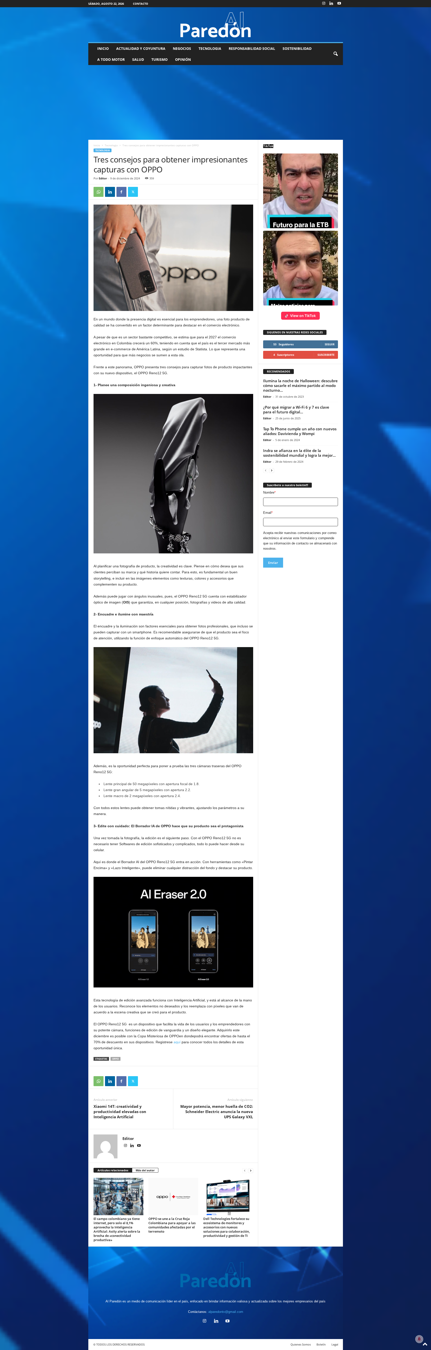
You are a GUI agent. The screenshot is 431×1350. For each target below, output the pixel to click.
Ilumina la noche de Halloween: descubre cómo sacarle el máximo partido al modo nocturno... (300, 385)
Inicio (103, 48)
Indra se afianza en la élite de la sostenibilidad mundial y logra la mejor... (299, 453)
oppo (115, 1058)
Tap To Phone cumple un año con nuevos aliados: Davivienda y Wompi (299, 431)
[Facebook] (121, 192)
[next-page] (250, 1170)
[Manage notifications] (419, 1339)
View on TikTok (303, 315)
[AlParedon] (215, 24)
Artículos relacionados (113, 1170)
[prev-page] (244, 1170)
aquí (177, 1042)
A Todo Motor (111, 59)
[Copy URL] (144, 192)
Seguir (329, 344)
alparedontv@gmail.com (225, 1312)
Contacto (140, 3)
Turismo (159, 59)
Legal (334, 1344)
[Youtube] (339, 3)
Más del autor (145, 1170)
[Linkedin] (331, 3)
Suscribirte (326, 355)
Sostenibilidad (297, 48)
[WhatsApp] (99, 192)
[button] (335, 54)
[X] (133, 192)
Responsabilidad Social (252, 48)
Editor (103, 178)
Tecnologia (210, 48)
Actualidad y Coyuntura (140, 48)
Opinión (183, 59)
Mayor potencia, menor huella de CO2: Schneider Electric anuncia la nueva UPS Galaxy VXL (216, 1111)
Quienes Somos (301, 1344)
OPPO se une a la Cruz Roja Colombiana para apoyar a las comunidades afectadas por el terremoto (172, 1225)
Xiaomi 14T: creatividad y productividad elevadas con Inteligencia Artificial (120, 1111)
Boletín (321, 1344)
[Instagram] (324, 3)
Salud (138, 59)
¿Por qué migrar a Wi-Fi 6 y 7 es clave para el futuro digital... (296, 409)
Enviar (273, 562)
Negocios (182, 48)
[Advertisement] (215, 102)
